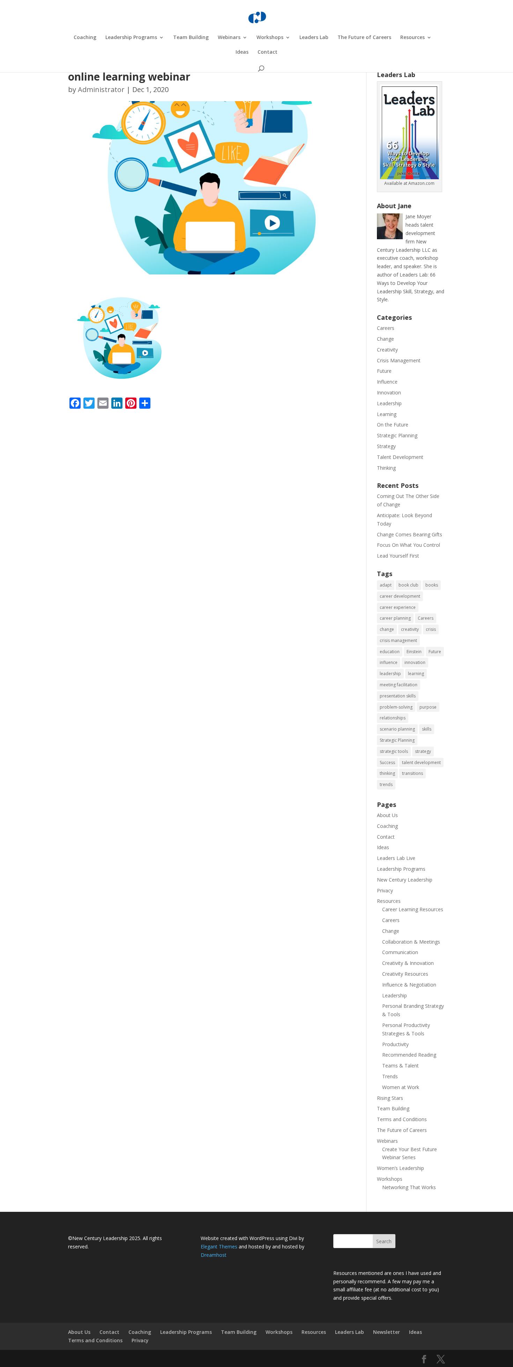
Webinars (229, 37)
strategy (423, 751)
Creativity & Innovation (408, 963)
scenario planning (397, 729)
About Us (387, 815)
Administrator (101, 89)
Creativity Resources (405, 974)
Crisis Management (399, 360)
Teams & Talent (400, 1065)
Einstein (414, 652)
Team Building (191, 37)
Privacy (385, 890)
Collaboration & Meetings (411, 941)
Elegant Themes (219, 1246)
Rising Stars (390, 1098)
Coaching (85, 37)
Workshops (269, 37)
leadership (390, 674)
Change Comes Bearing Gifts (409, 534)
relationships (393, 718)
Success (387, 762)
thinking (387, 773)
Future (384, 371)
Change (385, 338)
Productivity (395, 1044)
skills (426, 729)
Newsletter (386, 1332)
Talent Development (400, 457)
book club (408, 585)
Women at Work (400, 1087)
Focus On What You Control (408, 545)
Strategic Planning (397, 435)
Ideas (242, 52)
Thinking (386, 468)
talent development (421, 762)
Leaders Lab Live (396, 858)
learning (416, 674)
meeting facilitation (398, 685)
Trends (390, 1076)
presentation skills (398, 696)
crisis (431, 629)
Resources (412, 37)
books (431, 585)
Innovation (389, 392)
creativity (410, 629)
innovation (414, 662)
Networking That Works (409, 1187)
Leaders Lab (313, 37)
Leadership (389, 403)
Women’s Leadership (400, 1168)
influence (388, 662)
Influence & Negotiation (409, 984)
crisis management (398, 640)
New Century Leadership (404, 879)
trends (386, 784)
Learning (386, 414)
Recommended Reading (409, 1054)
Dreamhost (213, 1255)
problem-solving (396, 707)
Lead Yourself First (398, 555)
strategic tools (394, 751)
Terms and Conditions (402, 1119)
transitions (412, 773)
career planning (395, 618)
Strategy (386, 446)
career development (400, 596)
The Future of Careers (364, 37)
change (387, 629)
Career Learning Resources (412, 909)
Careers (385, 328)
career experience (398, 607)
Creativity (387, 349)
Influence (387, 381)
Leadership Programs (131, 37)
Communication (400, 952)
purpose (428, 707)
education (390, 652)
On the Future (392, 424)
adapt (386, 585)
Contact (267, 52)
